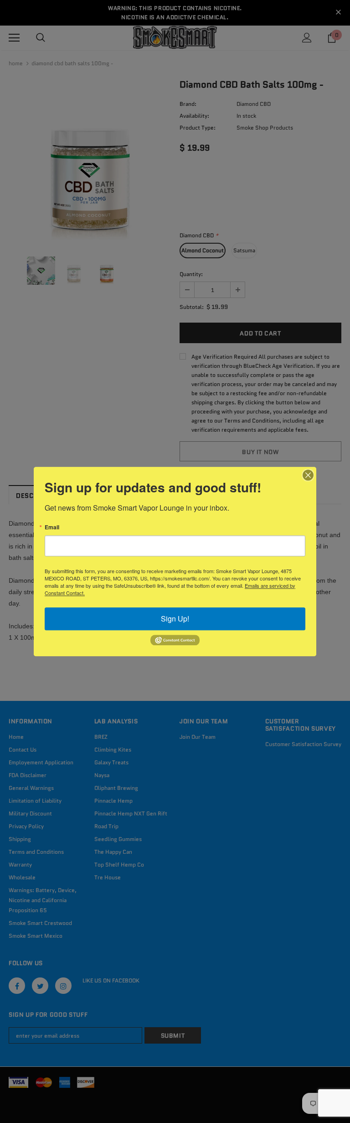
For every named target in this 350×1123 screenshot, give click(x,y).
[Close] (308, 475)
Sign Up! (175, 618)
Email (52, 527)
